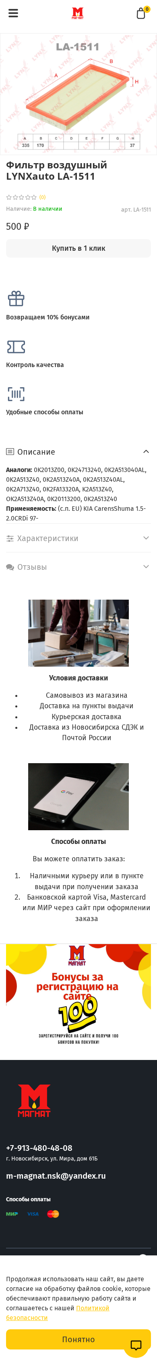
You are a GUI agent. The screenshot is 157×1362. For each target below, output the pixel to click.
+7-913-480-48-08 (39, 1148)
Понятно (78, 1339)
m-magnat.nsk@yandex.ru (56, 1176)
